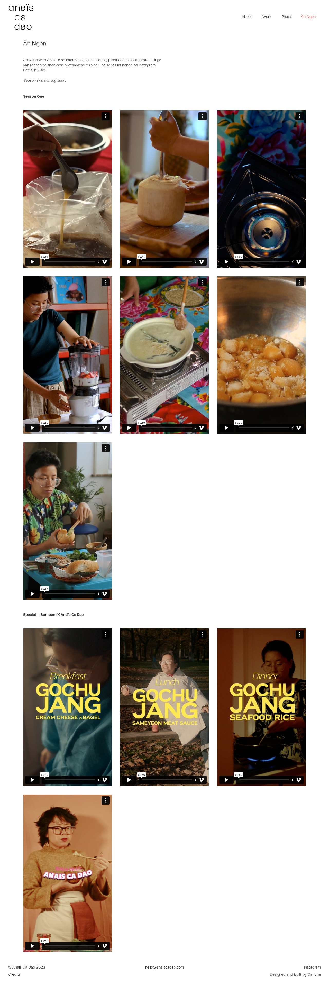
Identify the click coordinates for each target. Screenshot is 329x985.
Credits (14, 975)
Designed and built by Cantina (295, 975)
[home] (86, 17)
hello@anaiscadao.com (164, 967)
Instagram (312, 967)
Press (286, 17)
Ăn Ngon (308, 17)
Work (266, 17)
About (247, 17)
